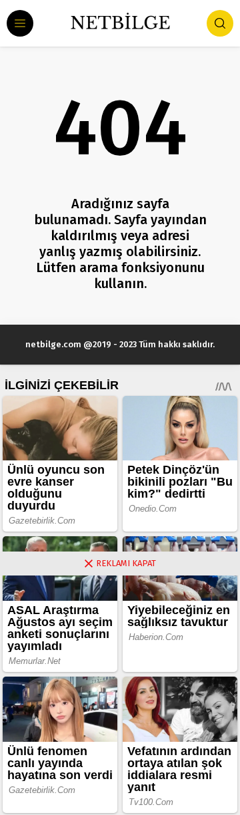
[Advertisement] (120, 695)
